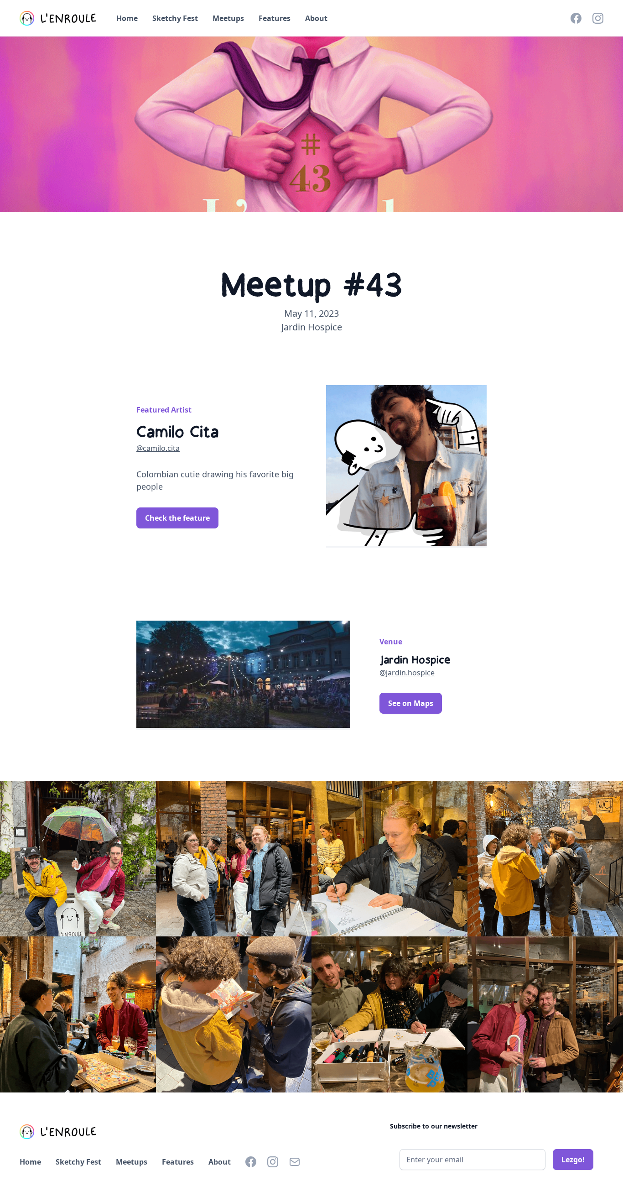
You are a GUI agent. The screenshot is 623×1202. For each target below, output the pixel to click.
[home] (59, 18)
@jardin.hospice (407, 673)
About (316, 18)
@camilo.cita (158, 448)
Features (275, 18)
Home (127, 18)
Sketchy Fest (175, 18)
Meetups (228, 18)
